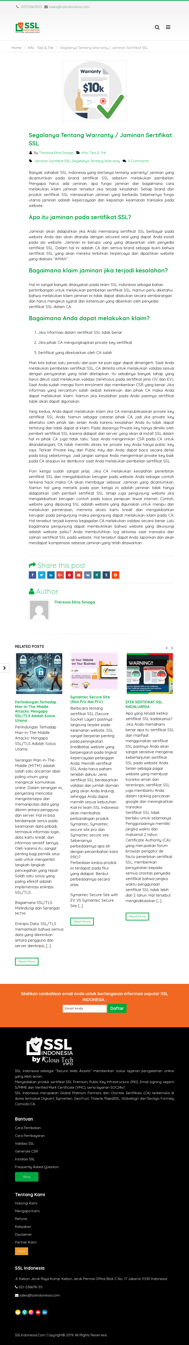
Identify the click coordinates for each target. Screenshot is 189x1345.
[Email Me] (18, 1312)
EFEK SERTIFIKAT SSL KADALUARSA (144, 704)
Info (85, 152)
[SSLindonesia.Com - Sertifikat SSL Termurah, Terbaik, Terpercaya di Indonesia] (27, 27)
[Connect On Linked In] (44, 1312)
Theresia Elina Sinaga (56, 152)
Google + (60, 575)
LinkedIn (51, 575)
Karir (21, 1251)
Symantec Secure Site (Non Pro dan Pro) (90, 699)
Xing (97, 575)
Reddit (115, 575)
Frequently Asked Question (37, 1167)
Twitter (41, 575)
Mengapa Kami (27, 1211)
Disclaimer (23, 1234)
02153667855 (31, 7)
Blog (26, 1177)
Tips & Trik (97, 152)
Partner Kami (25, 1242)
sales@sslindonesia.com (69, 7)
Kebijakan (23, 1226)
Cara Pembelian (28, 1128)
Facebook (32, 575)
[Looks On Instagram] (31, 1312)
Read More (26, 961)
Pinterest (69, 575)
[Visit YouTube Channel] (38, 1312)
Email (78, 575)
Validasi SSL (24, 1143)
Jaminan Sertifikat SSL (52, 161)
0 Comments (138, 161)
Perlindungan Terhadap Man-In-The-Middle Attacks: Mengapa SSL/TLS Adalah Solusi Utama (35, 711)
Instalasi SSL (25, 1159)
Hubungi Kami (26, 1203)
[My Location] (24, 1312)
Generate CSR (26, 1151)
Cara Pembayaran (30, 1135)
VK (88, 575)
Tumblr (106, 575)
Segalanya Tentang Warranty (96, 161)
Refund (21, 1219)
